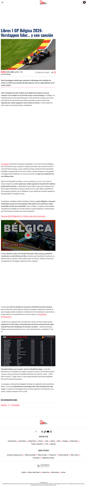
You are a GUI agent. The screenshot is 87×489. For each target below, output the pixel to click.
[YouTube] (48, 432)
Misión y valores (75, 455)
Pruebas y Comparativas (37, 444)
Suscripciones (36, 458)
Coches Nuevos (22, 441)
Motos (58, 441)
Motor (46, 441)
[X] (42, 432)
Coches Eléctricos (12, 441)
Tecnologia (65, 441)
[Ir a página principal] (43, 2)
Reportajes (53, 444)
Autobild (23, 472)
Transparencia (52, 455)
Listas (46, 444)
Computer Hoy (45, 472)
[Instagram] (51, 432)
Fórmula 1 (40, 441)
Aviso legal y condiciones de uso (15, 455)
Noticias (4, 405)
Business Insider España (34, 472)
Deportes (3, 72)
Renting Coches (74, 441)
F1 (9, 405)
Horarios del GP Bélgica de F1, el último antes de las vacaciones (23, 216)
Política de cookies (42, 455)
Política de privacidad (30, 455)
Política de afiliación (63, 455)
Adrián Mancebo (6, 74)
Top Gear (63, 472)
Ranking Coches (32, 441)
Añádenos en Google (43, 72)
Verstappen (5, 164)
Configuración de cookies (48, 458)
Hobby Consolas (55, 472)
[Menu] (2, 2)
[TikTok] (45, 432)
